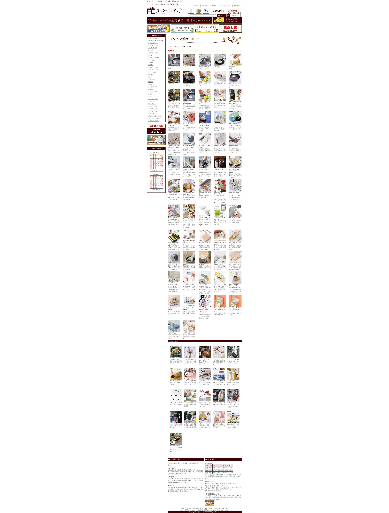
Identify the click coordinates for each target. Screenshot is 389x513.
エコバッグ (151, 79)
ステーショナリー (153, 99)
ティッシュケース (153, 69)
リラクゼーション (153, 108)
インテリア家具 (152, 91)
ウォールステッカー (153, 57)
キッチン (150, 84)
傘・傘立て (151, 74)
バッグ (150, 77)
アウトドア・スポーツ (154, 45)
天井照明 (150, 62)
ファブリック (152, 101)
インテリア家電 (152, 106)
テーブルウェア (152, 87)
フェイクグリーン (153, 43)
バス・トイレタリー (153, 52)
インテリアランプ (153, 67)
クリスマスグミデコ (153, 121)
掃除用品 (150, 65)
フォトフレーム (152, 60)
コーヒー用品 (152, 72)
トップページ (171, 46)
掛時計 (150, 94)
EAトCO (150, 82)
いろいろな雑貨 (152, 38)
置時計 (150, 96)
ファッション (152, 104)
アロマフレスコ (152, 113)
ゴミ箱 (150, 55)
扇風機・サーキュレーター (155, 40)
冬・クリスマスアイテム (155, 118)
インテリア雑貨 (152, 48)
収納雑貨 (150, 50)
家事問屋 (150, 89)
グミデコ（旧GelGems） (154, 116)
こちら (212, 475)
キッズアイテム (152, 111)
